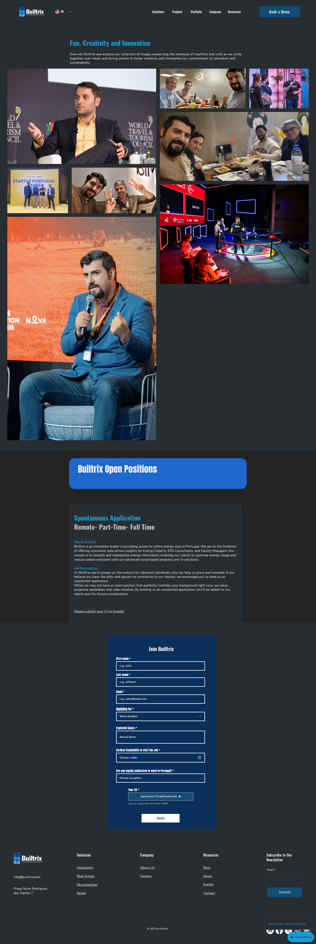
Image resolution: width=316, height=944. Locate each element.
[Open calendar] (199, 757)
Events (208, 884)
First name (122, 658)
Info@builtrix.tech (27, 877)
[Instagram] (297, 930)
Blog (206, 868)
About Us (147, 868)
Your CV (132, 789)
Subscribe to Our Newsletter (279, 857)
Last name (122, 674)
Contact (209, 893)
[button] (158, 11)
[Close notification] (310, 921)
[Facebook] (279, 930)
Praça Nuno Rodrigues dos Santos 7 (30, 890)
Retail (81, 893)
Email (119, 691)
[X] (288, 930)
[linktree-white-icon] (306, 930)
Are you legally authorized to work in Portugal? (144, 770)
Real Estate (85, 876)
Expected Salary (126, 728)
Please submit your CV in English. (99, 611)
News (207, 876)
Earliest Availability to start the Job (138, 750)
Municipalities (87, 885)
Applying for (124, 709)
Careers (146, 876)
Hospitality (85, 868)
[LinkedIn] (270, 930)
